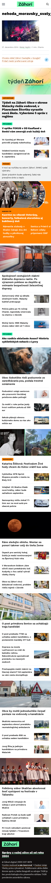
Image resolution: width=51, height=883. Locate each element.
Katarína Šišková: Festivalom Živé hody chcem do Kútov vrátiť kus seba (25, 465)
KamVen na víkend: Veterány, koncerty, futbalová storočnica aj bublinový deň (22, 218)
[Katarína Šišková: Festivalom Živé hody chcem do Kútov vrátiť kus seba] (25, 442)
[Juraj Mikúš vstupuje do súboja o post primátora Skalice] (41, 805)
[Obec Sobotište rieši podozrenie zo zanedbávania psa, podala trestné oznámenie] (25, 360)
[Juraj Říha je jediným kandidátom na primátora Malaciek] (41, 749)
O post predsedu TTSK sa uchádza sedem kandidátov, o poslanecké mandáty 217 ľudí (16, 637)
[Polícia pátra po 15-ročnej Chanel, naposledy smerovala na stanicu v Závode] (41, 312)
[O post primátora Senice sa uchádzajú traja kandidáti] (25, 606)
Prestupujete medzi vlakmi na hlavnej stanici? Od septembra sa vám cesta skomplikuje (17, 672)
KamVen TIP (6, 211)
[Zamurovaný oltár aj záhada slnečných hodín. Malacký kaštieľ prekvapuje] (41, 299)
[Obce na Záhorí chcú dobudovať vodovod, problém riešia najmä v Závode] (41, 585)
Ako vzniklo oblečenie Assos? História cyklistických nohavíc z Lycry (25, 340)
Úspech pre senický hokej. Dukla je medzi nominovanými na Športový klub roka (17, 555)
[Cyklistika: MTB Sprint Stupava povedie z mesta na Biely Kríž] (41, 477)
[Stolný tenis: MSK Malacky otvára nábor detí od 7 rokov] (41, 324)
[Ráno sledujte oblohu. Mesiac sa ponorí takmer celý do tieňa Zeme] (25, 525)
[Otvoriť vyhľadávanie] (47, 4)
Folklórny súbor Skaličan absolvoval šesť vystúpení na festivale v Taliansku (23, 791)
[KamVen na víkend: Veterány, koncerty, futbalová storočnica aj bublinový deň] (25, 194)
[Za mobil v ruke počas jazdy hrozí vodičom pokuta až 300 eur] (41, 407)
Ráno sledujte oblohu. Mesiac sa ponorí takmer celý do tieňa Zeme (22, 544)
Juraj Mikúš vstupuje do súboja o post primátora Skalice (14, 805)
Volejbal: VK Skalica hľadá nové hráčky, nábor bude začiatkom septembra (14, 490)
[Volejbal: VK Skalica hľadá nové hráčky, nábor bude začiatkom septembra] (41, 490)
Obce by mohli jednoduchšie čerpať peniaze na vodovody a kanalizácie (23, 712)
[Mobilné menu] (3, 4)
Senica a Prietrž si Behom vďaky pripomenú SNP (28, 229)
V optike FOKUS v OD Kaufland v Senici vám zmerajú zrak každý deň (24, 130)
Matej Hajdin (25, 47)
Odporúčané (8, 98)
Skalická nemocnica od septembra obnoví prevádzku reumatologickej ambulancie (16, 724)
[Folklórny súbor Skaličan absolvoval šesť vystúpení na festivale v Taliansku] (25, 771)
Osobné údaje (40, 865)
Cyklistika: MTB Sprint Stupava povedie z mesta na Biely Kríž (15, 477)
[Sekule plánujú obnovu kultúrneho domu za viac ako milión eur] (41, 420)
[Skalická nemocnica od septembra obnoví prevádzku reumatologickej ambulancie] (41, 724)
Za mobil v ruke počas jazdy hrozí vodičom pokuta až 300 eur (16, 407)
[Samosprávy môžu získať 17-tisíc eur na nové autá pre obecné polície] (41, 503)
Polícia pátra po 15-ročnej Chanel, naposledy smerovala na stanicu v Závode (16, 312)
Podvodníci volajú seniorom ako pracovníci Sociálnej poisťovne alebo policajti (15, 394)
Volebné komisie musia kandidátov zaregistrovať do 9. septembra (16, 154)
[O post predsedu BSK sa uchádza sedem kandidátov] (41, 737)
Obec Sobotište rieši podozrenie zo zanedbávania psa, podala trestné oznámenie (23, 380)
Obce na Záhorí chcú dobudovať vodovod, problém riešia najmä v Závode (16, 584)
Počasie (6, 164)
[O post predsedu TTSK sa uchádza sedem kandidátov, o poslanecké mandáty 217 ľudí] (41, 637)
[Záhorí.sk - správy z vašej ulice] (25, 4)
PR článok (7, 124)
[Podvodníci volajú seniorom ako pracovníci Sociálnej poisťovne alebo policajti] (41, 394)
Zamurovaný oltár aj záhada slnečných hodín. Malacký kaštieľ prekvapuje (15, 299)
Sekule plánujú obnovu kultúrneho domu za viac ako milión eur (16, 420)
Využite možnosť (17, 865)
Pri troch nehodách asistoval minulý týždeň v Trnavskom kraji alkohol (16, 831)
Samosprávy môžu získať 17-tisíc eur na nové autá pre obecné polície (16, 503)
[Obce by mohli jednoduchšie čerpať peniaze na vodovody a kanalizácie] (25, 694)
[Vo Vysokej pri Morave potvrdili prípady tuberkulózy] (41, 141)
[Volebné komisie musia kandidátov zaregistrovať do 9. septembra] (41, 154)
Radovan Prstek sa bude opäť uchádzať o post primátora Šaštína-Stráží (16, 818)
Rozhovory (7, 459)
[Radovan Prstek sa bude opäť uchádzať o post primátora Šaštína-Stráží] (41, 818)
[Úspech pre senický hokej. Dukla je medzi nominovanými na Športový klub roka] (41, 556)
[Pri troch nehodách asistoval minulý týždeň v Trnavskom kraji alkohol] (41, 831)
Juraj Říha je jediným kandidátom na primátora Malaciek (14, 749)
